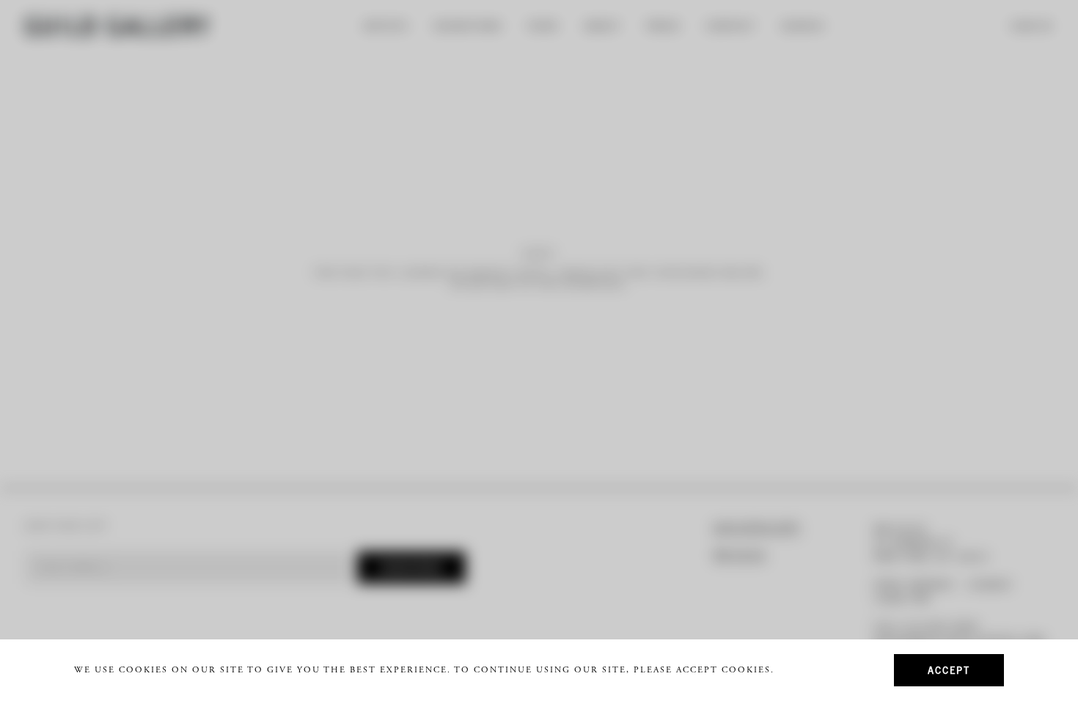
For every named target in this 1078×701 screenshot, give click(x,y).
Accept (949, 670)
